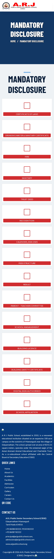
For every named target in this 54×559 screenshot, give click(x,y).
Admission (9, 483)
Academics (9, 476)
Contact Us (9, 498)
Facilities (8, 480)
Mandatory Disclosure (32, 41)
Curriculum (9, 487)
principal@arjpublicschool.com (19, 536)
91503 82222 (28, 529)
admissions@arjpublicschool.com (20, 539)
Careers (7, 495)
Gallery (7, 491)
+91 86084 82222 (13, 529)
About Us (8, 472)
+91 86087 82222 (13, 532)
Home (13, 41)
